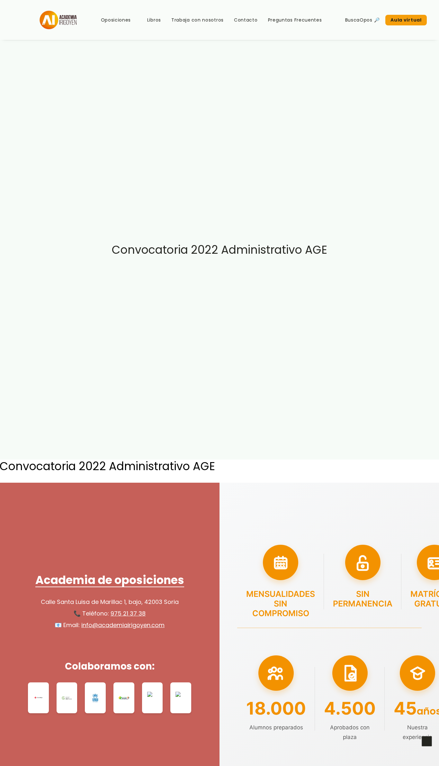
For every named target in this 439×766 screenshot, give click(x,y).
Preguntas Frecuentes (295, 20)
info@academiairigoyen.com (123, 625)
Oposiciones (116, 20)
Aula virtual (405, 20)
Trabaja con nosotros (197, 20)
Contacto (246, 20)
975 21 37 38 (128, 613)
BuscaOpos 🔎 (362, 20)
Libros (154, 20)
